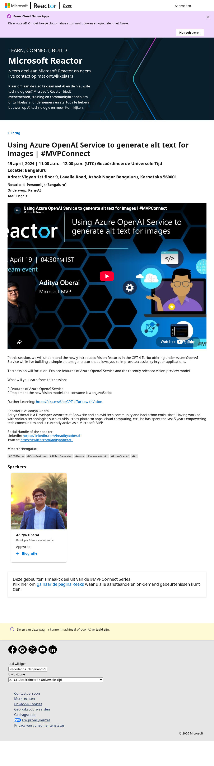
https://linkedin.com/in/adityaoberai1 (52, 435)
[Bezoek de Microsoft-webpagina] (17, 5)
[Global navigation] (198, 5)
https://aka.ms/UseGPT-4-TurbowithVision (69, 401)
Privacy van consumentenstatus (39, 725)
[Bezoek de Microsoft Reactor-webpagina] (45, 5)
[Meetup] (23, 650)
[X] (33, 650)
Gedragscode (25, 714)
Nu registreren (189, 32)
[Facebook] (13, 650)
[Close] (208, 17)
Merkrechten (24, 698)
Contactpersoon (27, 693)
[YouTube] (43, 650)
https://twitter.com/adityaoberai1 (46, 440)
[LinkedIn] (53, 650)
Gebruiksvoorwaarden (32, 709)
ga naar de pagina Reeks (60, 584)
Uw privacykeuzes (36, 720)
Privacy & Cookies (28, 704)
